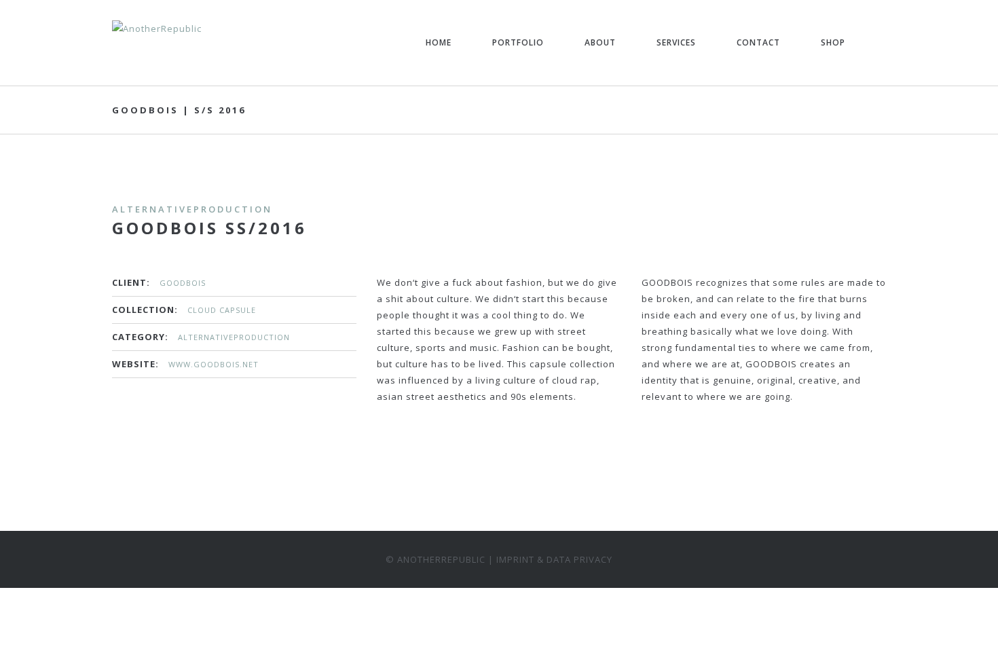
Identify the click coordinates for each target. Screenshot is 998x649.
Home (438, 42)
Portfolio (518, 42)
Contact (758, 42)
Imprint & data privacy (554, 559)
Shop (833, 42)
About (600, 42)
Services (676, 42)
